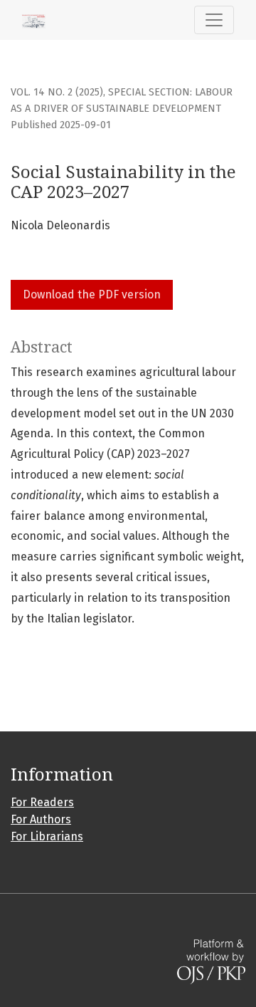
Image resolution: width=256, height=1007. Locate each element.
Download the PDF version (92, 294)
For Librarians (47, 836)
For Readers (42, 802)
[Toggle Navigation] (214, 20)
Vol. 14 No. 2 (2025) (57, 92)
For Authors (41, 819)
